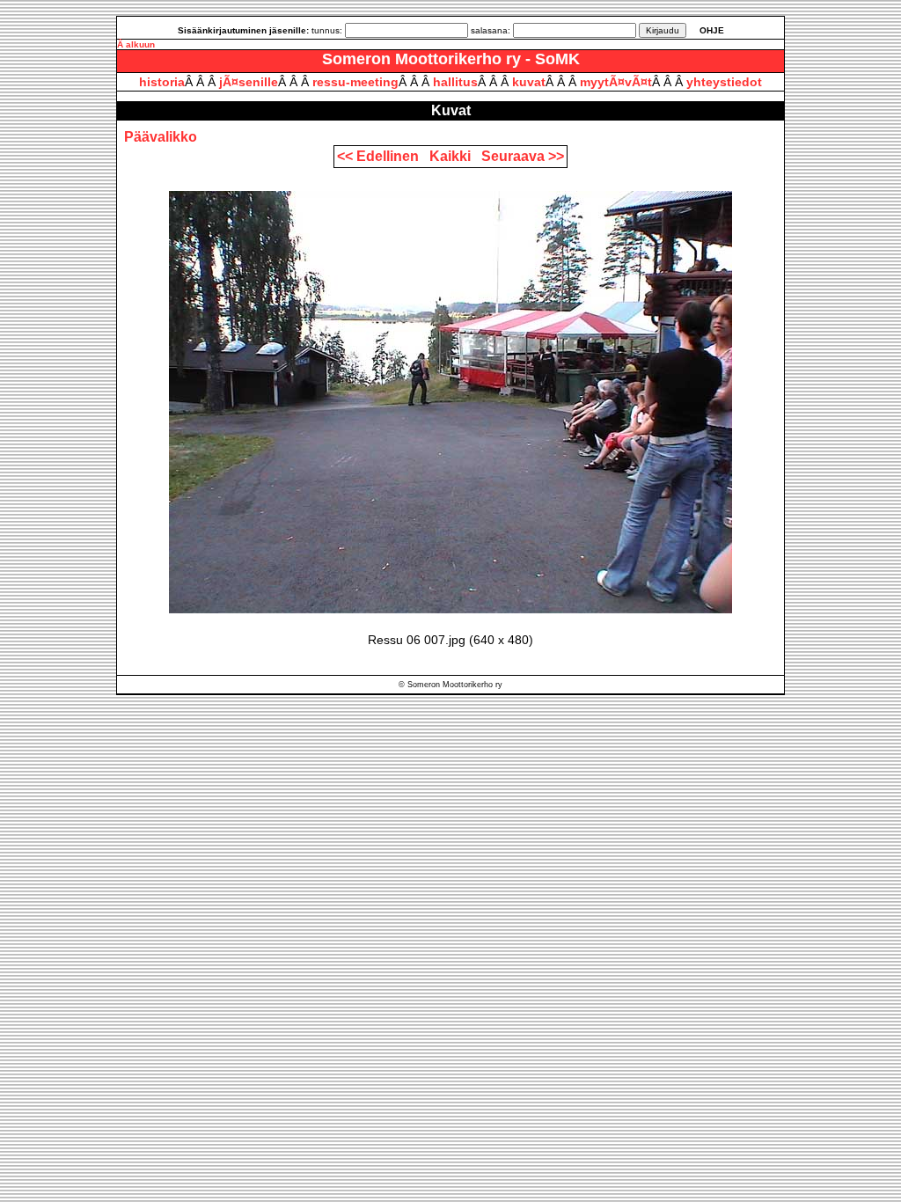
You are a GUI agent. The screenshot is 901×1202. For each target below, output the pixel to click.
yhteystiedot (724, 82)
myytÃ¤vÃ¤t (616, 82)
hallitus (455, 82)
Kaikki (453, 156)
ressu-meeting (355, 82)
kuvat (529, 82)
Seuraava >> (522, 156)
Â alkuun (136, 44)
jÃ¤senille (248, 82)
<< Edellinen (381, 156)
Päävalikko (160, 136)
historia (162, 82)
